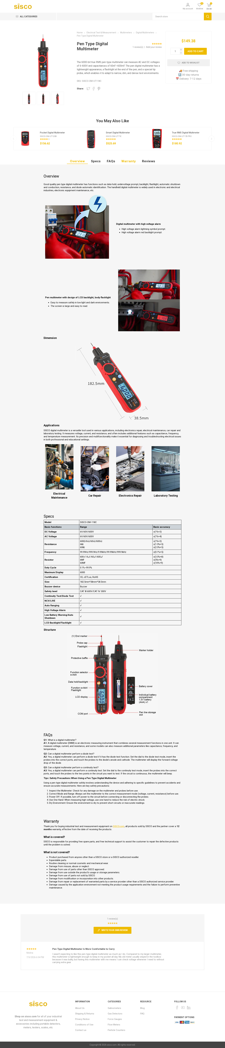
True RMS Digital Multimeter (185, 132)
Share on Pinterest (99, 88)
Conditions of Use (84, 1024)
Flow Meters (114, 1024)
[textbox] (178, 16)
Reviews (148, 161)
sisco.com (31, 1016)
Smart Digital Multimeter (118, 132)
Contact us (80, 1030)
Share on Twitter (88, 88)
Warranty (128, 161)
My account (188, 8)
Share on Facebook (93, 88)
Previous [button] (13, 139)
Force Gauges (115, 1019)
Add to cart (195, 51)
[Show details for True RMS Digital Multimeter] (157, 138)
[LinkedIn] (188, 1007)
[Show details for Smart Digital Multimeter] (91, 138)
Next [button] (211, 139)
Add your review (154, 47)
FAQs (111, 161)
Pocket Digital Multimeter (52, 132)
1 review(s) (138, 47)
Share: (80, 88)
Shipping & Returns (84, 1013)
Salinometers (114, 1008)
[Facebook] (177, 1007)
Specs (96, 161)
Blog (142, 1008)
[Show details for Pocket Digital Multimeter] (25, 138)
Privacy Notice (82, 1019)
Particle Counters (116, 1030)
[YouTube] (182, 1007)
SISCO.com (118, 826)
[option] (47, 138)
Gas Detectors (115, 1013)
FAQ (142, 1013)
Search (208, 16)
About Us (79, 1008)
